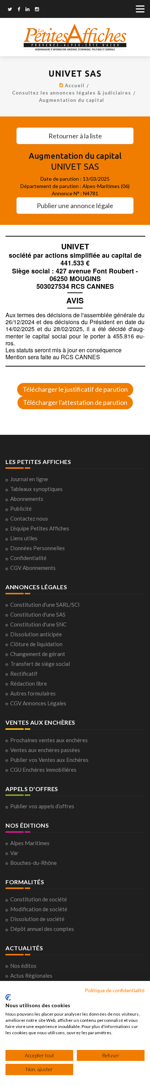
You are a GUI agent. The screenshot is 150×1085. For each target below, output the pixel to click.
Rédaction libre (28, 683)
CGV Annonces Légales (38, 703)
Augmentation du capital (71, 100)
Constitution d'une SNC (38, 624)
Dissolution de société (37, 919)
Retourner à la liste (75, 136)
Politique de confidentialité (115, 990)
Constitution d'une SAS (38, 614)
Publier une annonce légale (75, 206)
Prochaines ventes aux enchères (49, 740)
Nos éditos (23, 965)
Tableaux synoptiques (36, 489)
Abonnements (26, 498)
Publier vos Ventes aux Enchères (49, 759)
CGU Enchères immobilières (43, 769)
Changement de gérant (37, 654)
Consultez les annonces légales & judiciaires (71, 93)
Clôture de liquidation (36, 644)
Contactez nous (29, 518)
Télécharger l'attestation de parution (75, 402)
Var (14, 853)
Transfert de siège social (40, 663)
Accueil (74, 85)
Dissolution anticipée (36, 634)
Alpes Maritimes (30, 843)
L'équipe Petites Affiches (39, 528)
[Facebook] (18, 10)
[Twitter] (9, 10)
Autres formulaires (33, 693)
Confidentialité (28, 558)
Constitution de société (38, 899)
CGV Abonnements (33, 567)
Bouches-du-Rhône (33, 862)
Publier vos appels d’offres (42, 806)
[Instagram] (37, 10)
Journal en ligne (29, 479)
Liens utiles (24, 538)
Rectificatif (24, 673)
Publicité (21, 508)
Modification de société (38, 909)
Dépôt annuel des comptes (42, 928)
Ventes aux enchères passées (45, 750)
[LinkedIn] (27, 10)
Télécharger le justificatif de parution (75, 389)
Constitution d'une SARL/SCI (45, 604)
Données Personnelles (37, 548)
